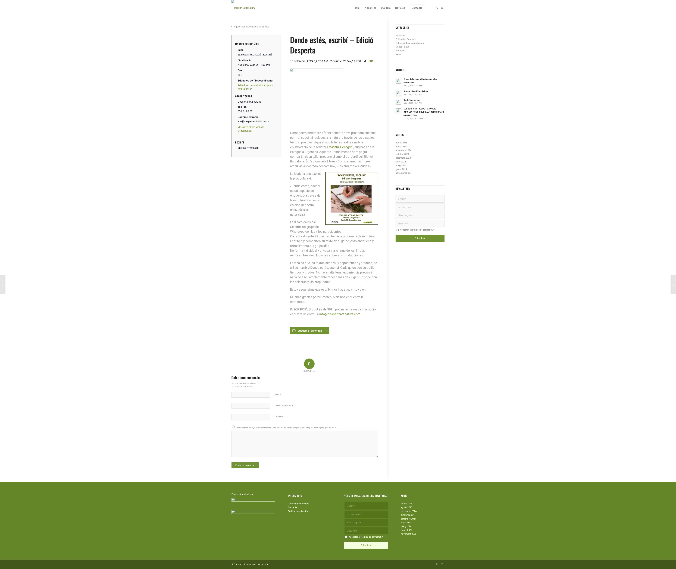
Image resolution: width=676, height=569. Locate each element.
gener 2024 (401, 169)
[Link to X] (436, 7)
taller (249, 88)
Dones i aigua (402, 46)
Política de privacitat (422, 230)
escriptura (267, 85)
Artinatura (243, 85)
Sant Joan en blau (412, 100)
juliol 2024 (401, 161)
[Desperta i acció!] (673, 284)
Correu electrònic (284, 405)
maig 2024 (401, 165)
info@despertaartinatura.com (339, 314)
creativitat (255, 85)
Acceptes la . (417, 230)
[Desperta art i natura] (243, 8)
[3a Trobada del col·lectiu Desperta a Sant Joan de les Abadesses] (2, 284)
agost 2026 (401, 142)
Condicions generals (298, 503)
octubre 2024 (402, 154)
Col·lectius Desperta (406, 39)
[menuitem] (357, 8)
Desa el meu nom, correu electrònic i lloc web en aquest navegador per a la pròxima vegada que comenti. (286, 428)
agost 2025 (401, 146)
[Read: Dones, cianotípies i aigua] (399, 93)
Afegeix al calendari (310, 330)
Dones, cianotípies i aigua (415, 91)
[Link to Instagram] (442, 7)
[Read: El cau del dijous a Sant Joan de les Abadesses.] (399, 81)
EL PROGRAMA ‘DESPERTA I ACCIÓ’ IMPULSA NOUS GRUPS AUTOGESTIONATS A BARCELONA (423, 112)
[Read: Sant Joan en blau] (399, 102)
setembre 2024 (403, 157)
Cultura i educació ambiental (410, 43)
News (398, 54)
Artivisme (400, 35)
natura (241, 88)
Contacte (292, 507)
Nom (278, 394)
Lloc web (279, 417)
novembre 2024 (403, 150)
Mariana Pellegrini (341, 147)
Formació (400, 50)
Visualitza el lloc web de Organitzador (251, 128)
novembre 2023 (403, 173)
